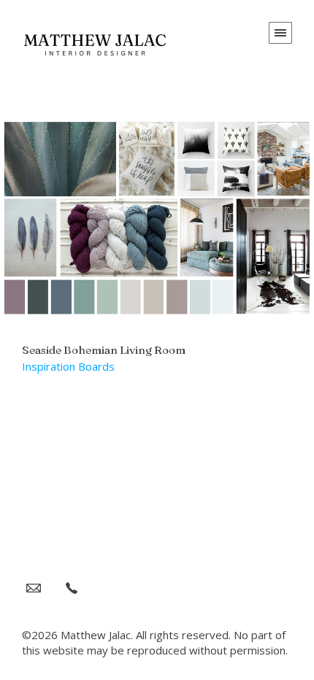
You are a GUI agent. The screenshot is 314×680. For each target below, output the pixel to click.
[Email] (33, 587)
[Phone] (71, 587)
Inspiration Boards (68, 366)
